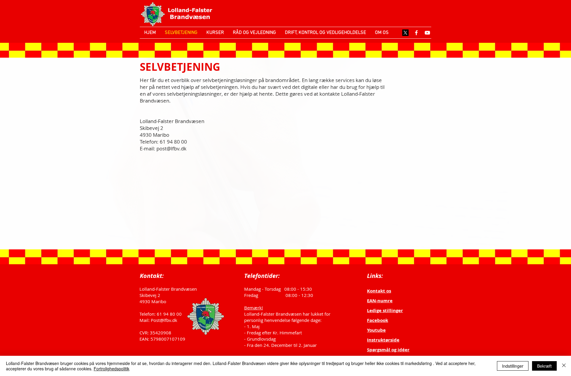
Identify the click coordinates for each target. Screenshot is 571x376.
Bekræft (544, 366)
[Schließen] (563, 366)
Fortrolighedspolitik (111, 369)
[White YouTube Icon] (427, 32)
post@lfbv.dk (171, 148)
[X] (405, 32)
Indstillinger (512, 366)
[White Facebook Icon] (416, 32)
